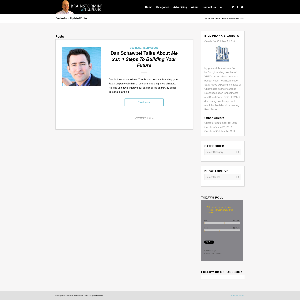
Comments (210, 251)
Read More (210, 109)
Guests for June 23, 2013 (218, 127)
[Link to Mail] (242, 7)
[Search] (221, 7)
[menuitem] (148, 7)
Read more (144, 102)
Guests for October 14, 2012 (219, 131)
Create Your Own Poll (213, 254)
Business (135, 47)
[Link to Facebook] (237, 7)
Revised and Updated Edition (71, 18)
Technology (150, 47)
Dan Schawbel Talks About (144, 58)
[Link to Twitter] (232, 7)
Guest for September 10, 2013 (221, 123)
